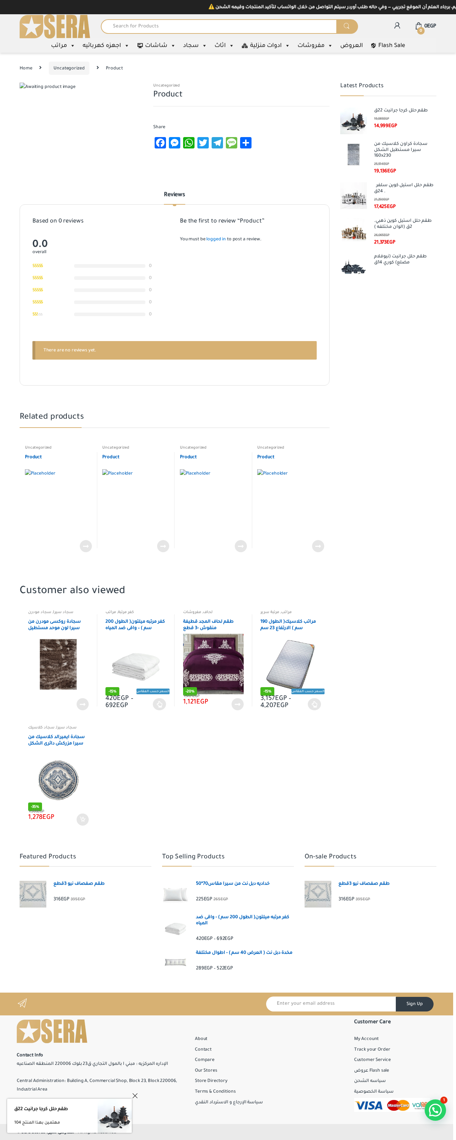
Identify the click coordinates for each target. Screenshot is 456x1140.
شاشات (156, 45)
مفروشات (311, 45)
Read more (85, 546)
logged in (216, 239)
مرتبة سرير (269, 612)
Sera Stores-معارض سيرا (47, 1132)
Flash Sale (391, 45)
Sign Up (414, 1004)
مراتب (59, 45)
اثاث (220, 45)
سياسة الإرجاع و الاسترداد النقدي (229, 1102)
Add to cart (82, 820)
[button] (435, 1110)
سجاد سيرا (63, 612)
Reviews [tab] (174, 195)
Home (26, 68)
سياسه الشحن (370, 1081)
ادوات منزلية (266, 45)
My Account (366, 1039)
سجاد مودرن (39, 612)
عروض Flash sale (371, 1070)
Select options (159, 704)
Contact (203, 1049)
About (201, 1039)
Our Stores (206, 1070)
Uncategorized (68, 68)
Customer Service (372, 1060)
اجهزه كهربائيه (102, 45)
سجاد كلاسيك (41, 727)
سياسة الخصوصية (374, 1091)
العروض (351, 45)
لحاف (208, 612)
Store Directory (211, 1081)
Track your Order (372, 1049)
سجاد (191, 45)
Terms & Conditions (215, 1091)
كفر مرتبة (126, 612)
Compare (204, 1060)
